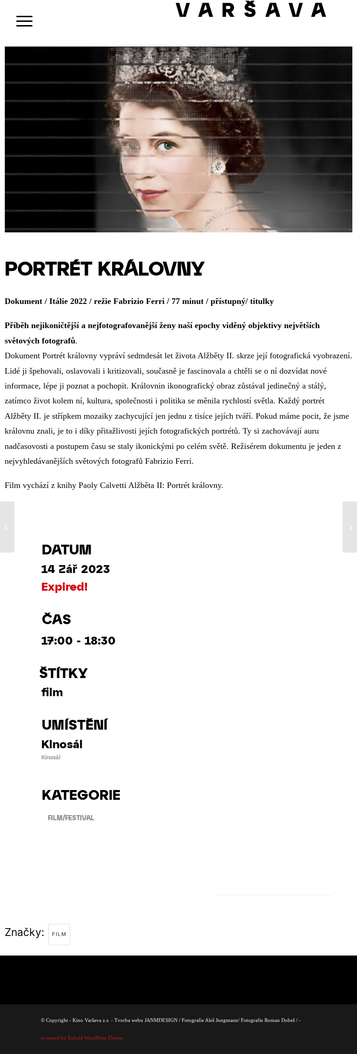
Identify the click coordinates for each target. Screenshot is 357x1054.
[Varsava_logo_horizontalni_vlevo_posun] (261, 21)
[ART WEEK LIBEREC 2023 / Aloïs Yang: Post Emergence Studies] (7, 527)
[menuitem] (20, 21)
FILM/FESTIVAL (71, 818)
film (59, 934)
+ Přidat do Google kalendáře (272, 884)
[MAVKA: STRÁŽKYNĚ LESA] (350, 527)
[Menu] (20, 21)
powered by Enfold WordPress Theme (82, 1038)
